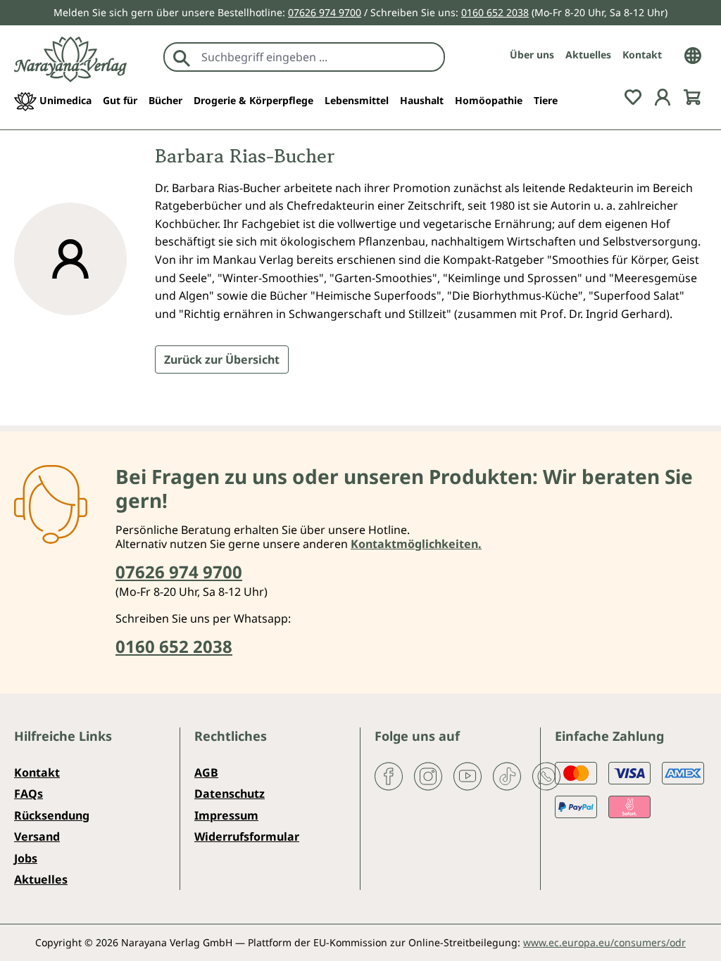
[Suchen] (182, 57)
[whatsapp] (546, 775)
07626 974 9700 (324, 12)
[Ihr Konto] (662, 96)
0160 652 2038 (495, 12)
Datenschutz (229, 793)
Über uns (532, 54)
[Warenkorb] (692, 96)
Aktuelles (588, 54)
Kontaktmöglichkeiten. (416, 544)
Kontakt (642, 54)
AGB (206, 772)
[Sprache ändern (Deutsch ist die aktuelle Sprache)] (693, 54)
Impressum (226, 815)
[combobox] (319, 57)
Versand (37, 836)
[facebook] (389, 775)
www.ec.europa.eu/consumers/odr (604, 942)
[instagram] (428, 775)
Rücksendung (51, 815)
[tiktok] (507, 775)
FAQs (28, 793)
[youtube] (467, 775)
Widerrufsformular (246, 836)
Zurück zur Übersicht (222, 359)
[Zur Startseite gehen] (70, 59)
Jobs (25, 858)
